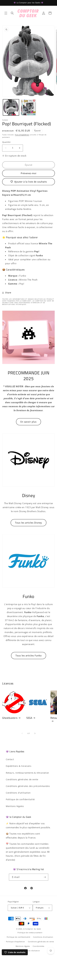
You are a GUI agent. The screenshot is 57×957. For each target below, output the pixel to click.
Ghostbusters (9, 717)
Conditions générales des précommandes (28, 786)
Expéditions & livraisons (18, 766)
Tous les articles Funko (28, 655)
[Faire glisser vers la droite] (35, 733)
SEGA (29, 717)
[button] (6, 13)
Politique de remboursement (30, 932)
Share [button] (8, 292)
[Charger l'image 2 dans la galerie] (28, 107)
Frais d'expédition (22, 135)
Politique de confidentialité (20, 799)
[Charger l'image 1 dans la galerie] (11, 107)
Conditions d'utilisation (18, 792)
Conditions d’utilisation (43, 937)
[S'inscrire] (45, 877)
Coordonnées (38, 946)
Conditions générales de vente (22, 779)
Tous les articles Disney (28, 522)
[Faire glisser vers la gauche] (22, 733)
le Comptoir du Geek (32, 929)
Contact (10, 759)
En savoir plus (28, 421)
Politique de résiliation (30, 950)
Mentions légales (15, 806)
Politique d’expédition (15, 941)
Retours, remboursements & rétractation (27, 772)
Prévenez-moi (28, 173)
